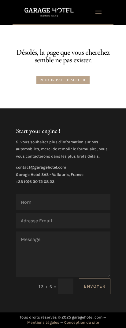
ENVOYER (95, 286)
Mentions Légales (43, 322)
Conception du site (81, 322)
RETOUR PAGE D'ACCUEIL (63, 80)
